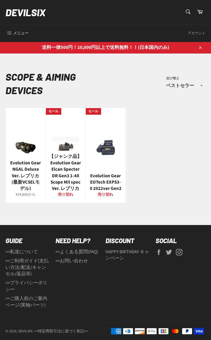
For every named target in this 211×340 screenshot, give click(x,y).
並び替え (172, 78)
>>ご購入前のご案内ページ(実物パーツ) (26, 301)
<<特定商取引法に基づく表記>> (61, 331)
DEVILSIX (25, 12)
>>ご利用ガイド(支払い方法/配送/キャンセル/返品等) (27, 267)
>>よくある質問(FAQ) (76, 252)
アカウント (197, 33)
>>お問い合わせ (71, 261)
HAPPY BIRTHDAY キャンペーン (127, 255)
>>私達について (21, 252)
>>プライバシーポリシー (26, 286)
